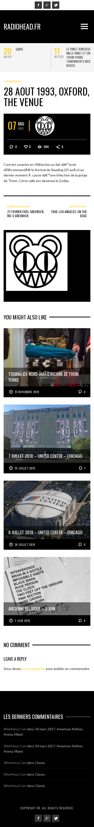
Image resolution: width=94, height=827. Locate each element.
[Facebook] (38, 5)
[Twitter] (55, 5)
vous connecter (33, 669)
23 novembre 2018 (27, 392)
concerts (13, 81)
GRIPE (19, 49)
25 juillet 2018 (25, 468)
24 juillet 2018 (25, 545)
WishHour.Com (15, 729)
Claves (40, 763)
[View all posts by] (44, 125)
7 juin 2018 (22, 621)
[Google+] (47, 5)
